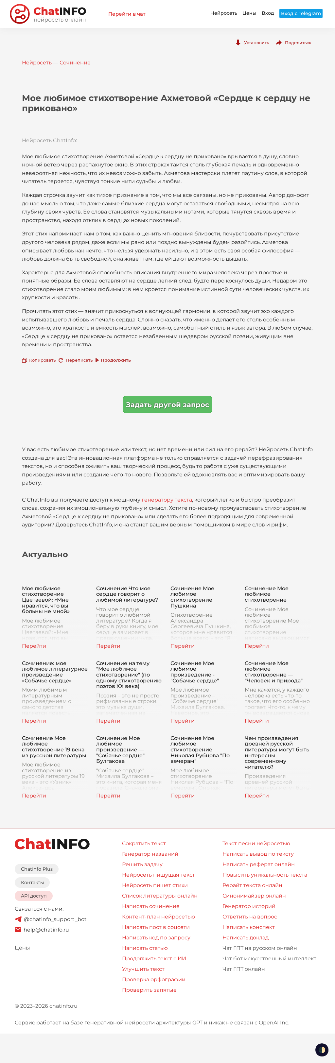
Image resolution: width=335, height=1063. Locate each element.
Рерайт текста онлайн (252, 885)
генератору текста (167, 500)
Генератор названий (150, 854)
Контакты (32, 882)
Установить (256, 42)
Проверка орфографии (153, 979)
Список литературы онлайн (160, 896)
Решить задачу (142, 864)
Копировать (42, 360)
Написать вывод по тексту (258, 854)
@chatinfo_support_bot (55, 919)
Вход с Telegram (301, 13)
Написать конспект (248, 927)
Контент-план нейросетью (158, 917)
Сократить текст (144, 843)
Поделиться (298, 42)
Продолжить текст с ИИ (154, 958)
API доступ (34, 896)
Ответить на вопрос (249, 917)
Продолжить (116, 360)
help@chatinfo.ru (46, 930)
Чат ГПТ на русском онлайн (259, 948)
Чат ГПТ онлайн (243, 969)
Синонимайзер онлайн (254, 896)
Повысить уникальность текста (264, 875)
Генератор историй (248, 906)
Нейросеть (223, 13)
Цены (249, 13)
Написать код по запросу (156, 937)
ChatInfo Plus (37, 869)
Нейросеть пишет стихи (155, 885)
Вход (268, 13)
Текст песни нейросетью (256, 843)
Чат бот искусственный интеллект (269, 958)
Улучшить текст (143, 969)
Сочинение (75, 63)
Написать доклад (245, 937)
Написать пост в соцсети (156, 927)
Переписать (79, 360)
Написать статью (145, 948)
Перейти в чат (126, 14)
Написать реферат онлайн (258, 864)
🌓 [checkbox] (322, 1050)
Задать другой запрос (167, 405)
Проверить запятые (149, 990)
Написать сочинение (151, 906)
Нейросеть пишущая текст (158, 875)
